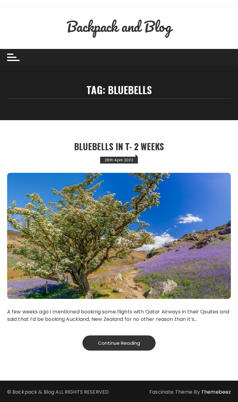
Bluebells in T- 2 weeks (119, 146)
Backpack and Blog (119, 26)
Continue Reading (119, 343)
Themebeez (216, 391)
